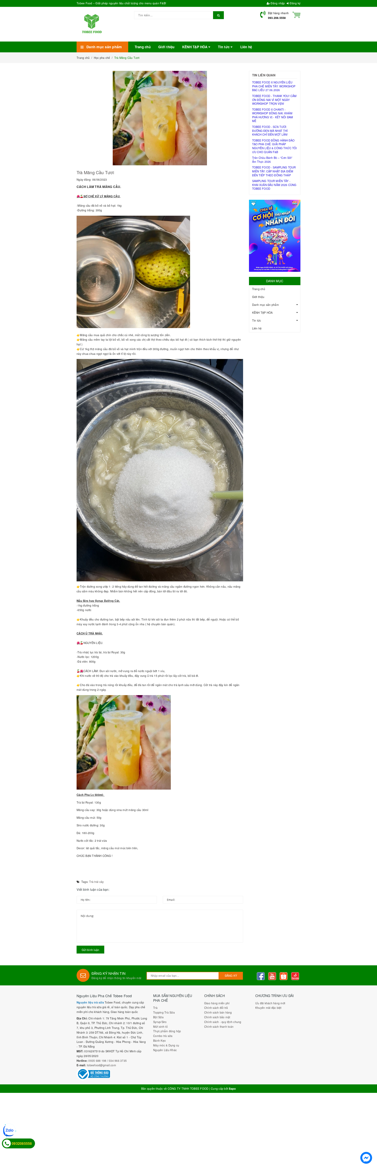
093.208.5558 (277, 18)
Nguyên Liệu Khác (165, 1050)
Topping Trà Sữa (164, 1012)
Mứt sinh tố (160, 1026)
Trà (155, 1008)
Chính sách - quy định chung (222, 1022)
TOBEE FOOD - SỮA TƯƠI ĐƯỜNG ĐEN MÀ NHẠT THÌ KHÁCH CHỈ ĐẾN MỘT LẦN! (270, 130)
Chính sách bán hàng (218, 1012)
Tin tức (256, 320)
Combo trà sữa (162, 1036)
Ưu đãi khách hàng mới (270, 1003)
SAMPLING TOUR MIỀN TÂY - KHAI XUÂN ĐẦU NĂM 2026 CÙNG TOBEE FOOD (274, 185)
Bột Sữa (158, 1017)
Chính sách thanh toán (218, 1026)
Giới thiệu (258, 297)
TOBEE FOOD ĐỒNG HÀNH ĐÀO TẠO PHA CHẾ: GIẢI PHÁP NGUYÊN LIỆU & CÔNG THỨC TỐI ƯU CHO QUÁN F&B (274, 146)
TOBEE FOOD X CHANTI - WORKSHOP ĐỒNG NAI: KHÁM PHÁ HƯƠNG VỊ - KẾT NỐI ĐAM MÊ (272, 115)
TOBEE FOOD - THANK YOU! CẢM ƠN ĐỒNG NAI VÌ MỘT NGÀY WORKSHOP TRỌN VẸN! (274, 99)
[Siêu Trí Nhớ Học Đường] (275, 236)
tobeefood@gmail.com (101, 1065)
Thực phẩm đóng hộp (167, 1031)
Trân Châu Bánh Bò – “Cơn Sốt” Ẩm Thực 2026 (272, 160)
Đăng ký (294, 3)
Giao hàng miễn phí (217, 1003)
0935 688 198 (97, 1061)
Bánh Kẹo (159, 1040)
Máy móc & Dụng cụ (166, 1045)
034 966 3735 (118, 1061)
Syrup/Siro (160, 1022)
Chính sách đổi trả (216, 1008)
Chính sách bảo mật (217, 1017)
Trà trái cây (96, 882)
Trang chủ (258, 289)
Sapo (232, 1088)
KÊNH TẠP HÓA (262, 312)
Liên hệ (257, 328)
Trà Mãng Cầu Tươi (95, 172)
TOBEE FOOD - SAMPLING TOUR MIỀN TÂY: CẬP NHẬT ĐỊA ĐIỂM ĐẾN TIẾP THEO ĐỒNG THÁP (274, 171)
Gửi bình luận (90, 950)
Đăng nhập (277, 3)
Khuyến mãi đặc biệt (268, 1008)
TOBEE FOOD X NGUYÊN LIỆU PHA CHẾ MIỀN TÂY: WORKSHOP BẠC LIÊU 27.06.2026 (274, 86)
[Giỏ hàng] (296, 14)
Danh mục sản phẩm (265, 305)
